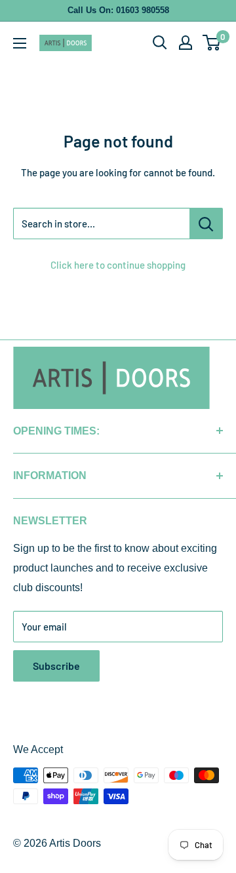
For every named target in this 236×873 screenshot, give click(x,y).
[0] (212, 42)
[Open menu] (19, 43)
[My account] (185, 42)
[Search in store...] (206, 223)
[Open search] (160, 42)
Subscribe (56, 665)
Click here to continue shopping (118, 265)
